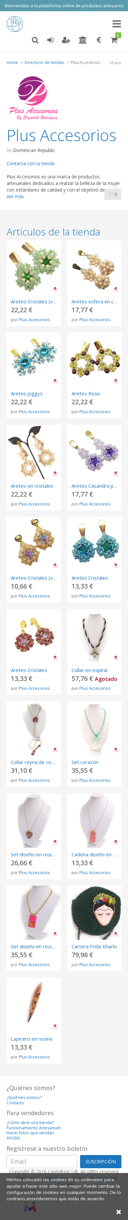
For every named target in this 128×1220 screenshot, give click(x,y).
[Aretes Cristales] (94, 544)
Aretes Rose (86, 393)
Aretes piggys (27, 393)
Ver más (15, 196)
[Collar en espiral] (94, 636)
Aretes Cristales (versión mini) (45, 577)
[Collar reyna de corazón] (34, 728)
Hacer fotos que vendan (30, 1133)
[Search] (35, 40)
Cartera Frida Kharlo (94, 946)
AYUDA (13, 1138)
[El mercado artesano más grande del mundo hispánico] (16, 24)
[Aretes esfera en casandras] (94, 267)
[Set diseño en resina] (34, 820)
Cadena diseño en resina (99, 854)
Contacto (15, 1103)
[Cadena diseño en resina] (94, 820)
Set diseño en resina (34, 854)
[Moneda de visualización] (98, 40)
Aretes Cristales (90, 577)
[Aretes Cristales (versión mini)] (34, 544)
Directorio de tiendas (44, 62)
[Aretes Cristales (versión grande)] (34, 267)
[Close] (118, 1211)
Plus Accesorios (34, 319)
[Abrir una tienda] (83, 40)
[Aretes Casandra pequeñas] (94, 452)
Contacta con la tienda (30, 163)
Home (12, 62)
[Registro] (66, 40)
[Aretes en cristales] (34, 452)
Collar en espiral (89, 670)
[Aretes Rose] (94, 359)
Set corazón (85, 762)
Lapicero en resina (31, 1038)
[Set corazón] (94, 728)
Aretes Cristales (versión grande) (48, 301)
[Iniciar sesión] (50, 40)
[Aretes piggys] (34, 359)
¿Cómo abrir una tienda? (30, 1122)
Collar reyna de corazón (37, 762)
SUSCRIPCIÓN (101, 1161)
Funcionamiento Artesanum (34, 1128)
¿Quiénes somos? (24, 1097)
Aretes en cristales (32, 485)
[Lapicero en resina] (34, 1005)
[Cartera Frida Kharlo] (94, 912)
